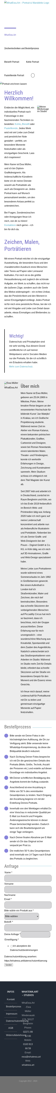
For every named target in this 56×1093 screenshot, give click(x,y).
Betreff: (8, 922)
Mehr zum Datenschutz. (21, 366)
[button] (33, 75)
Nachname (10, 895)
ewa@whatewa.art (31, 1056)
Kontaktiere (10, 225)
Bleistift (25, 124)
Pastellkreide (11, 128)
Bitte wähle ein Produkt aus (19, 910)
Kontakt (11, 999)
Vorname (8, 884)
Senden (8, 965)
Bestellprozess (11, 1006)
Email (8, 899)
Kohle (18, 124)
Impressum (11, 1014)
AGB (10, 1028)
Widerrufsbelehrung (11, 1035)
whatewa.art (28, 1065)
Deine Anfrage (12, 934)
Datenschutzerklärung (11, 1021)
